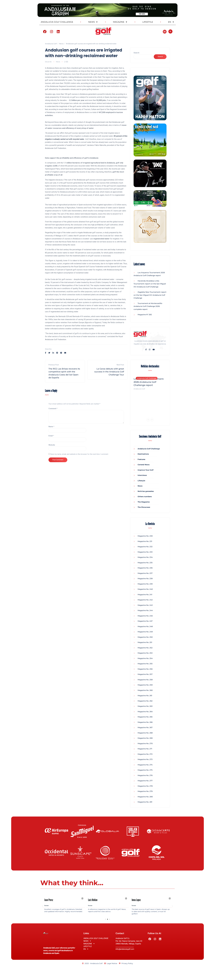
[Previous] (148, 419)
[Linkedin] (58, 31)
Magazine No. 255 (145, 664)
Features (141, 459)
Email (51, 436)
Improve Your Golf (145, 470)
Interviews (142, 475)
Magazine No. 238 (145, 578)
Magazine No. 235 (145, 563)
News (58, 62)
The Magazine (144, 502)
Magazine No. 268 (145, 733)
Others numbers (145, 496)
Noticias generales (146, 491)
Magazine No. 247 (145, 621)
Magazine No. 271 (145, 749)
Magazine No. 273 (145, 759)
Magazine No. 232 (145, 547)
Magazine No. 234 (145, 557)
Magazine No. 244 (145, 610)
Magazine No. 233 (145, 552)
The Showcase (144, 507)
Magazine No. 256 (145, 669)
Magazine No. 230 (145, 536)
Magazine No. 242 (145, 600)
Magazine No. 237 (145, 573)
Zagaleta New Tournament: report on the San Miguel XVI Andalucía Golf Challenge (150, 295)
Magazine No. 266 (145, 722)
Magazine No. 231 (145, 541)
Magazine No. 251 (145, 642)
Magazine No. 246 (145, 616)
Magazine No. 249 (145, 632)
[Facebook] (44, 31)
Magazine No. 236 (145, 568)
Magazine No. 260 (145, 690)
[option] (150, 382)
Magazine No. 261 (145, 695)
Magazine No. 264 (145, 711)
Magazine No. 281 (145, 802)
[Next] (152, 419)
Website (51, 445)
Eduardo (48, 62)
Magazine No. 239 (145, 584)
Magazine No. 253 (145, 653)
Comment (52, 409)
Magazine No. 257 (145, 674)
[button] (164, 31)
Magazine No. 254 (145, 658)
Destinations (143, 454)
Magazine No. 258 (145, 680)
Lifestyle (141, 481)
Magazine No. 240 (145, 589)
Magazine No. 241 (145, 594)
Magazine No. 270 (145, 743)
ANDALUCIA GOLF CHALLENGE (57, 22)
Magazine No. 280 (145, 797)
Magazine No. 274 (145, 765)
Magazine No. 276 (145, 775)
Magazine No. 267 (145, 727)
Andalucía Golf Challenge (146, 378)
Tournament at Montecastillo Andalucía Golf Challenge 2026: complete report (148, 306)
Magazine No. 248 (145, 626)
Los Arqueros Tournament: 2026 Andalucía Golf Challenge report (149, 382)
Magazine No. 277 (145, 781)
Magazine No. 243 (145, 605)
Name (51, 427)
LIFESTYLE (147, 22)
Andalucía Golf (139, 389)
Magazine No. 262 (145, 701)
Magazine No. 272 (145, 754)
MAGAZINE (118, 22)
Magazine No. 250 (145, 637)
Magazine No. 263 (145, 706)
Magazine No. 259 (145, 685)
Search (136, 53)
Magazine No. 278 (145, 786)
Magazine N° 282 (145, 314)
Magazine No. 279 (145, 791)
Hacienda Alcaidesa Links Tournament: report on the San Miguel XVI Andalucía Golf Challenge (150, 284)
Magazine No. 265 (145, 717)
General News (143, 465)
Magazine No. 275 (145, 770)
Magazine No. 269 (145, 738)
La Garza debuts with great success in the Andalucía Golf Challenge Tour (109, 372)
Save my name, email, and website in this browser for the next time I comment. (79, 454)
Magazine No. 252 (145, 648)
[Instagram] (51, 31)
